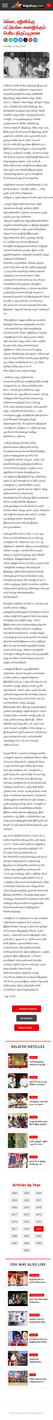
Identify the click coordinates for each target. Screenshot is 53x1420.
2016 (26, 1214)
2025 (26, 1193)
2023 (14, 1200)
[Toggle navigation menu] (5, 5)
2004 (26, 1243)
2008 (14, 1236)
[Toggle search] (49, 5)
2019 (26, 1207)
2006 (38, 1236)
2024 (38, 1193)
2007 (26, 1236)
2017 (14, 1214)
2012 (38, 1221)
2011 (14, 1228)
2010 (26, 1228)
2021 (38, 1200)
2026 (14, 1193)
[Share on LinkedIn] (35, 40)
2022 (26, 1200)
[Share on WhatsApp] (10, 40)
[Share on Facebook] (20, 40)
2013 (26, 1221)
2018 (38, 1207)
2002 (26, 1250)
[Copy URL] (6, 40)
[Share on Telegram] (15, 40)
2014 (14, 1221)
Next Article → (27, 1027)
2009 (38, 1228)
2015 (38, 1214)
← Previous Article (26, 1008)
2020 (14, 1207)
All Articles (26, 1018)
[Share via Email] (30, 40)
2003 (38, 1243)
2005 (14, 1243)
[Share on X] (25, 40)
